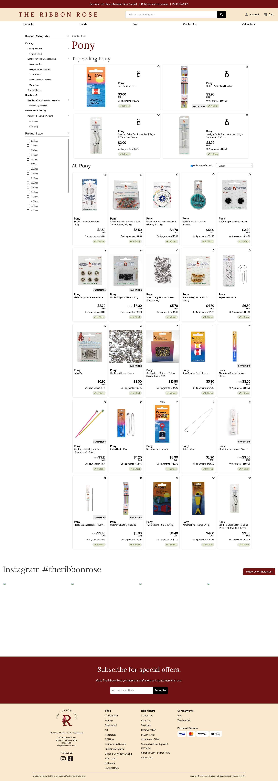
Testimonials (183, 720)
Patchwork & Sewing (35, 111)
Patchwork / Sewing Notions (40, 116)
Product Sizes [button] (34, 133)
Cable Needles (35, 64)
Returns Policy (148, 730)
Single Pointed (35, 54)
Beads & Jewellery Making (118, 753)
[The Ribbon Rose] (58, 14)
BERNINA (110, 739)
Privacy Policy (148, 734)
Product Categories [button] (37, 36)
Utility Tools (34, 85)
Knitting (29, 43)
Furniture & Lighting (115, 749)
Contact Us (189, 24)
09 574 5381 (181, 4)
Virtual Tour (248, 24)
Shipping (145, 725)
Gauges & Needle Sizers (39, 69)
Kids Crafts (110, 758)
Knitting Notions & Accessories (42, 59)
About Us (145, 720)
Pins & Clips (34, 126)
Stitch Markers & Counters (40, 80)
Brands (83, 24)
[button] (252, 14)
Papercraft (110, 734)
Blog (179, 715)
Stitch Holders (35, 74)
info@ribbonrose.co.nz (66, 746)
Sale (135, 24)
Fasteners (33, 121)
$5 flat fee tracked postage (154, 4)
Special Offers (112, 768)
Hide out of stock (203, 165)
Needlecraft (31, 95)
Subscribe (160, 690)
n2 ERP (243, 776)
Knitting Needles (35, 48)
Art (106, 730)
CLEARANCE (111, 715)
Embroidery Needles (38, 106)
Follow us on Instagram (259, 571)
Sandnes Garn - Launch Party (155, 752)
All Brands (110, 763)
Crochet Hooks (34, 90)
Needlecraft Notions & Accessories (44, 100)
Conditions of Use (150, 739)
